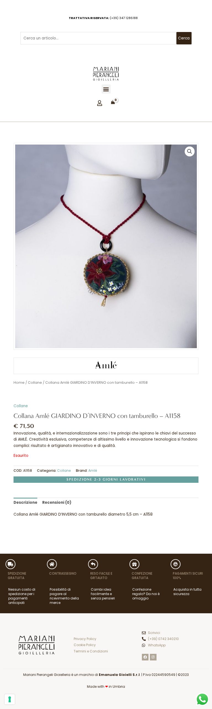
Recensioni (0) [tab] (56, 502)
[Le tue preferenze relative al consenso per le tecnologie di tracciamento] (9, 699)
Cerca (184, 38)
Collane (35, 382)
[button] (106, 89)
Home (19, 382)
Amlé (92, 470)
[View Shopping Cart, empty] (113, 102)
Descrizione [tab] (25, 502)
